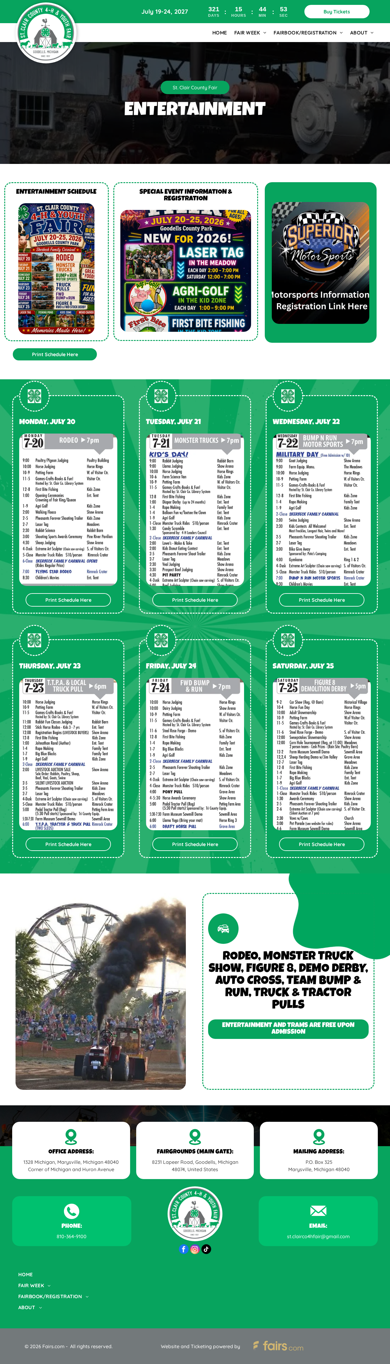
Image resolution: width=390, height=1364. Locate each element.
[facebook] (184, 1250)
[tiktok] (206, 1250)
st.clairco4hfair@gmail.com (318, 1236)
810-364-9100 (72, 1236)
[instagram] (195, 1250)
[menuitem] (220, 32)
